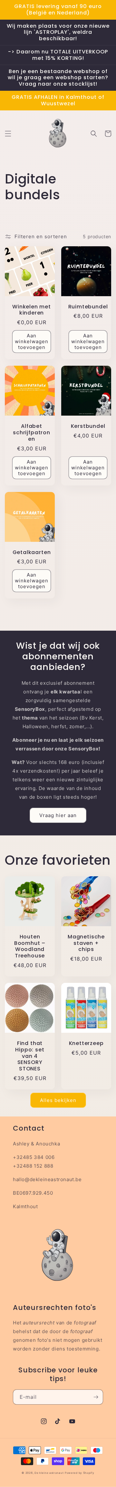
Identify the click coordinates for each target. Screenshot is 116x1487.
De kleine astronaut (48, 1472)
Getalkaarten (32, 552)
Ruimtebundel (88, 307)
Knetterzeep (86, 1043)
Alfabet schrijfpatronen (31, 432)
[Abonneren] (96, 1397)
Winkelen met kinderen (31, 310)
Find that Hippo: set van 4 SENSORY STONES (29, 1056)
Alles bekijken (58, 1100)
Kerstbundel (88, 426)
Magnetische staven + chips (86, 943)
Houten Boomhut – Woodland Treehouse (29, 946)
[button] (8, 134)
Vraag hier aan (58, 815)
